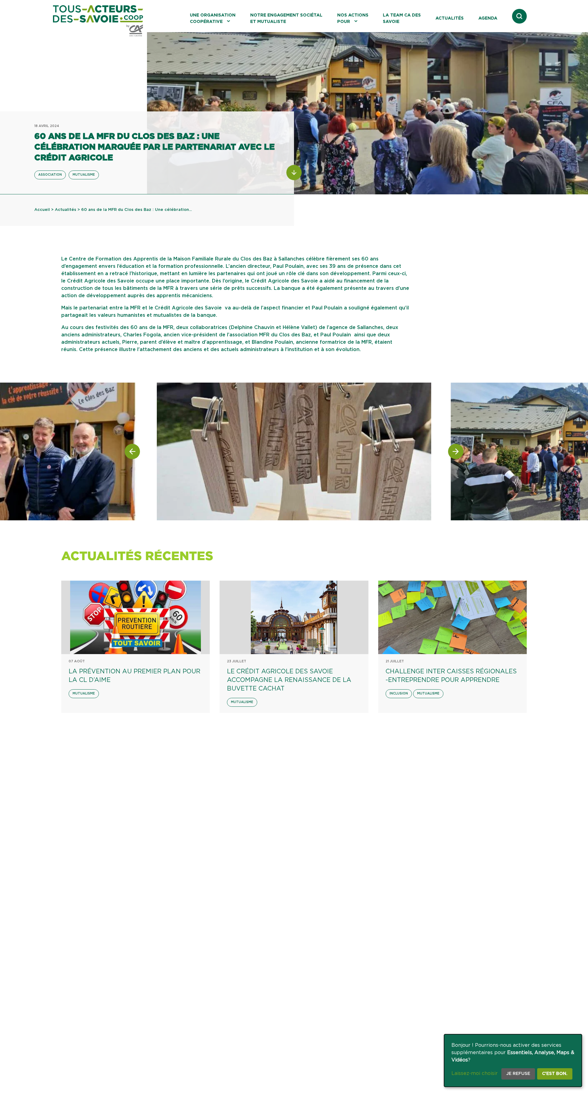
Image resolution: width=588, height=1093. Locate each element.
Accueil (42, 210)
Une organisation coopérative (213, 18)
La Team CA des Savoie (402, 18)
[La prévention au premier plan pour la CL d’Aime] (135, 617)
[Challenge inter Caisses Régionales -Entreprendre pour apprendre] (452, 617)
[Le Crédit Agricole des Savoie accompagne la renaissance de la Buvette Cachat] (294, 617)
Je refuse (518, 1074)
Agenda (487, 18)
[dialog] (513, 1060)
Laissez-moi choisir (474, 1073)
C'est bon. (554, 1074)
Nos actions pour (352, 18)
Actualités (449, 18)
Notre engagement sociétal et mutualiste (286, 18)
